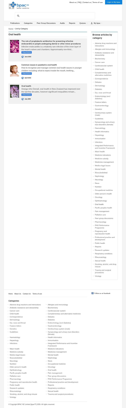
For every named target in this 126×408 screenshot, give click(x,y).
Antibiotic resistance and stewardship (24, 308)
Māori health (100, 152)
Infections (98, 142)
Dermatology (100, 86)
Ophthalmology (101, 201)
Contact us (87, 2)
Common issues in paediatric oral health (39, 65)
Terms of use (98, 2)
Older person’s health (103, 194)
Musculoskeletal (101, 173)
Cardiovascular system (104, 66)
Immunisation (100, 139)
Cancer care (100, 62)
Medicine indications (103, 155)
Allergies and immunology (105, 49)
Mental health (100, 169)
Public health (100, 243)
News (97, 183)
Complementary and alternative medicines (64, 314)
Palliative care (100, 215)
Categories (28, 23)
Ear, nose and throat (103, 93)
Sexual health (100, 261)
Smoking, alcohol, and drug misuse (23, 394)
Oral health (26, 86)
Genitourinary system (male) (59, 329)
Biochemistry (100, 59)
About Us (17, 294)
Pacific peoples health (103, 208)
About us (72, 2)
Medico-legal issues (102, 166)
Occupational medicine (104, 190)
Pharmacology (100, 222)
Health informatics (102, 132)
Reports (72, 23)
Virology (98, 276)
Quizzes (82, 23)
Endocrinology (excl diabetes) (59, 323)
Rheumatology (100, 257)
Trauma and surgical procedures (60, 394)
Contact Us (27, 294)
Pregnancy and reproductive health (23, 382)
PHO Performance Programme (60, 379)
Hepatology (99, 135)
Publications (15, 23)
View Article (26, 52)
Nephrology (99, 176)
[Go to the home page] (18, 5)
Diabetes (98, 89)
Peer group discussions (104, 218)
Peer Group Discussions (46, 23)
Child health (99, 69)
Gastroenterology (102, 106)
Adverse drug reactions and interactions (25, 305)
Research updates (102, 250)
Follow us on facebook (102, 293)
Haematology (100, 128)
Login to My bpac (113, 2)
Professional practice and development (63, 382)
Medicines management (104, 162)
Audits (62, 23)
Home (10, 29)
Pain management (102, 211)
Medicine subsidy (101, 159)
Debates (98, 82)
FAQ (79, 2)
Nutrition (98, 187)
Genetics (98, 109)
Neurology (99, 180)
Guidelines (99, 119)
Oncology (98, 197)
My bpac (97, 23)
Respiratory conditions (103, 254)
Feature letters (100, 102)
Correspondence (101, 79)
